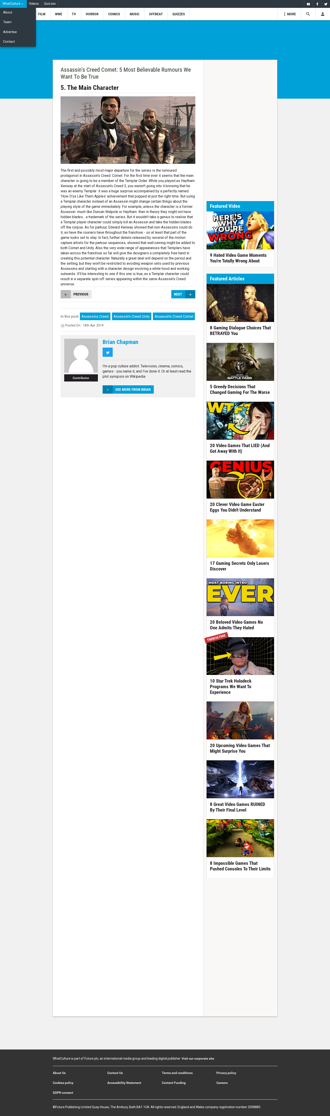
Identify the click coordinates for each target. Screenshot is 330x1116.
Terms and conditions (177, 1073)
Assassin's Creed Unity (132, 316)
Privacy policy (226, 1073)
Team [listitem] (7, 22)
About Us (59, 1073)
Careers (222, 1083)
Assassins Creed (95, 316)
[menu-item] (41, 14)
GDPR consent (63, 1092)
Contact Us (115, 1073)
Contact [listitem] (9, 42)
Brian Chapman (120, 342)
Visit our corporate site (198, 1058)
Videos (34, 4)
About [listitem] (7, 12)
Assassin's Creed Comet (174, 316)
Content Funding (174, 1083)
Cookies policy (63, 1083)
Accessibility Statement (124, 1083)
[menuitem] (13, 4)
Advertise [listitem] (10, 32)
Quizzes (50, 4)
